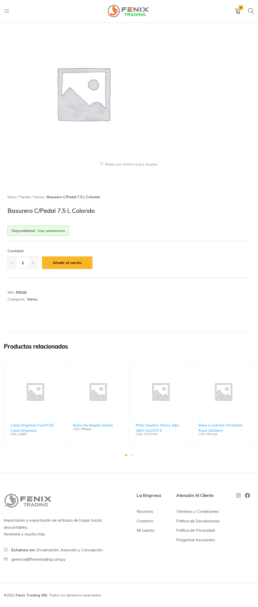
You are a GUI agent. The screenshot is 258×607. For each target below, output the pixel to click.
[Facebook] (247, 495)
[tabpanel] (35, 404)
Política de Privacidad (195, 530)
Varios (32, 299)
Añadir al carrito (67, 262)
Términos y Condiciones (197, 511)
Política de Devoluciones (198, 520)
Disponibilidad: (24, 230)
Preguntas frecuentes (195, 539)
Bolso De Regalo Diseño (93, 425)
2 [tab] (132, 455)
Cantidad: (16, 251)
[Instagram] (238, 495)
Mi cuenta (145, 530)
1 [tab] (126, 455)
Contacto (145, 520)
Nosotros (145, 511)
